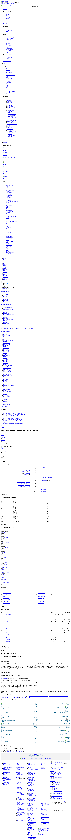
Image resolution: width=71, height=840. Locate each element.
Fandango (8, 228)
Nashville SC (10, 100)
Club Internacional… (11, 101)
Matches (5, 9)
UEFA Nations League (8, 320)
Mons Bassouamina (7, 593)
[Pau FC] (2, 436)
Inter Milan (8, 82)
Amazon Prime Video (11, 216)
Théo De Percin (41, 596)
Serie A (7, 44)
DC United (9, 112)
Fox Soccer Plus (9, 192)
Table (2, 457)
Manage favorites (5, 288)
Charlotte (19, 786)
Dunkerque (8, 626)
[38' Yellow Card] (4, 537)
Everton (8, 76)
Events (2, 453)
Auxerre (2, 435)
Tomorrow (8, 15)
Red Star (8, 625)
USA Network (9, 205)
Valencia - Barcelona (58, 789)
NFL (45, 823)
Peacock (8, 213)
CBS (7, 186)
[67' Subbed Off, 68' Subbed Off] (4, 535)
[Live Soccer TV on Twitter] (56, 797)
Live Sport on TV (45, 822)
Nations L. (5, 264)
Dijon (7, 637)
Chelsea (8, 70)
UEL (4, 263)
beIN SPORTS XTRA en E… (12, 221)
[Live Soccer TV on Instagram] (56, 799)
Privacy (42, 808)
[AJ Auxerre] (3, 447)
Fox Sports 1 (9, 195)
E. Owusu (49, 477)
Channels (5, 142)
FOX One (8, 231)
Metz (7, 623)
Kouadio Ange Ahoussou (8, 599)
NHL (48, 823)
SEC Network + (9, 246)
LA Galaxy (10, 134)
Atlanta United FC (12, 114)
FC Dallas (9, 125)
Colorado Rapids (10, 127)
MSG (7, 240)
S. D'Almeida (21, 485)
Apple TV (8, 198)
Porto (7, 87)
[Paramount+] (20, 328)
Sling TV (43, 763)
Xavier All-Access (10, 252)
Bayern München (10, 88)
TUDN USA (9, 203)
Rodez (7, 617)
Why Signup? (22, 748)
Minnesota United (21, 813)
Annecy (7, 619)
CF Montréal (10, 116)
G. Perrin (43, 479)
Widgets (42, 805)
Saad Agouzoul (41, 599)
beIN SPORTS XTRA (11, 220)
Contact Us (43, 819)
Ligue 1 (7, 47)
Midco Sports (9, 236)
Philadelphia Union (12, 115)
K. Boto (28, 488)
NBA (42, 823)
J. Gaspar (28, 482)
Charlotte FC (10, 105)
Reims (7, 621)
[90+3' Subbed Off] (4, 559)
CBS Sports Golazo (10, 223)
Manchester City (9, 72)
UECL (4, 265)
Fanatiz (7, 184)
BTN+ (7, 222)
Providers (43, 812)
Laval (7, 630)
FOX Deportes (9, 211)
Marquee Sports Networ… (12, 235)
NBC (7, 189)
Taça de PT (5, 278)
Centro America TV (10, 225)
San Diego (19, 814)
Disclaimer (43, 809)
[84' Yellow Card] (5, 582)
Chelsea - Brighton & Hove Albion (56, 768)
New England (20, 784)
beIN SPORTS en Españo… (12, 201)
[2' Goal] (4, 567)
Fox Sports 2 (9, 197)
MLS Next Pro (9, 238)
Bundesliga (8, 45)
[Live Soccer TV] (5, 1)
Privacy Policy (9, 751)
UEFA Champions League (9, 314)
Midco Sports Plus (10, 237)
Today (7, 14)
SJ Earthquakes (20, 805)
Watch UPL (8, 251)
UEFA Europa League (8, 319)
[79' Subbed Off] (5, 542)
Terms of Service (18, 751)
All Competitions (7, 61)
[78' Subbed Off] (4, 554)
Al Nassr (8, 93)
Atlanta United (20, 794)
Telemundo (8, 208)
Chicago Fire (10, 102)
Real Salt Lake (10, 129)
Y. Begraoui (27, 473)
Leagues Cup (9, 57)
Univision (8, 212)
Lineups (2, 456)
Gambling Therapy (61, 801)
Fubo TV (43, 764)
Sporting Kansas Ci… (12, 137)
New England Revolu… (12, 104)
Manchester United (10, 73)
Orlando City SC (10, 110)
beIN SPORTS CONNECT (55, 696)
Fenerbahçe (8, 92)
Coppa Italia (8, 52)
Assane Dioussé (41, 593)
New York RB (20, 789)
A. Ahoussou (22, 488)
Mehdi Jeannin (6, 601)
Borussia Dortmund (10, 90)
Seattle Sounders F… (12, 135)
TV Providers (41, 761)
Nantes (7, 644)
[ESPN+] (31, 328)
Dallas (18, 807)
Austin (18, 819)
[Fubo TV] (3, 328)
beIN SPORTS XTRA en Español (11, 697)
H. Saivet (28, 486)
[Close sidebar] (1, 425)
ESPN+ (7, 196)
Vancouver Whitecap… (12, 120)
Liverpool (8, 71)
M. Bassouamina (21, 482)
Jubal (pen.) (3, 451)
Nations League (9, 39)
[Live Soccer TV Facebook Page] (56, 794)
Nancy (7, 628)
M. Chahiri (22, 486)
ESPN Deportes (9, 194)
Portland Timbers (10, 130)
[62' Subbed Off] (4, 562)
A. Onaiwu (3, 448)
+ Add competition (7, 307)
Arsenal (7, 68)
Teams (4, 63)
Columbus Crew (20, 799)
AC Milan (8, 83)
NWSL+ (8, 242)
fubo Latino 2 (9, 232)
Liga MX (8, 58)
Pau (1, 433)
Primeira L (5, 277)
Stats (2, 455)
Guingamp (8, 634)
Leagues (5, 23)
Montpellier (8, 616)
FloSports (8, 230)
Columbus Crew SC (12, 117)
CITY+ (7, 226)
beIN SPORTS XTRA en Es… (10, 371)
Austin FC (10, 136)
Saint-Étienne (9, 614)
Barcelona (8, 77)
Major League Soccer (11, 29)
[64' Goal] (2, 577)
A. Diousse (43, 477)
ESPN (7, 187)
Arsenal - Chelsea (58, 791)
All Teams (5, 140)
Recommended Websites (44, 815)
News (4, 258)
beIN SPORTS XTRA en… (31, 804)
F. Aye (48, 491)
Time (8, 286)
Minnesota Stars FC (12, 131)
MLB (42, 824)
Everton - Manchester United (54, 788)
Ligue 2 (2, 427)
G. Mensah (43, 489)
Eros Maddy (41, 603)
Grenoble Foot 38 (10, 643)
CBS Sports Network (10, 190)
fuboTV (8, 202)
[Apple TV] (14, 328)
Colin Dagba (41, 598)
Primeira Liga (9, 48)
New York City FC (11, 107)
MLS (4, 268)
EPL (4, 270)
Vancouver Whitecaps (18, 801)
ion (6, 233)
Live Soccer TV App (45, 804)
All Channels (6, 256)
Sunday (7, 18)
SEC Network (9, 245)
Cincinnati (19, 787)
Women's (5, 259)
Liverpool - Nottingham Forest (55, 765)
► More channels (4, 406)
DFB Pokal (8, 50)
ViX (7, 250)
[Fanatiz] (26, 328)
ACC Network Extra (10, 215)
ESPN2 (7, 191)
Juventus (8, 81)
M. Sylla (28, 475)
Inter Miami (19, 782)
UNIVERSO (9, 210)
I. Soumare (48, 479)
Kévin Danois (41, 601)
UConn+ (8, 248)
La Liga (8, 43)
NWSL (7, 31)
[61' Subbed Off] (4, 569)
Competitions (4, 304)
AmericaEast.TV (10, 217)
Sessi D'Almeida (6, 594)
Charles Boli (5, 596)
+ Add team (5, 294)
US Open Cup (9, 30)
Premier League (9, 42)
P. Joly (46, 468)
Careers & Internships (45, 810)
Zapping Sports (9, 253)
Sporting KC (20, 820)
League (4, 286)
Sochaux (8, 632)
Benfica (7, 86)
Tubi (7, 247)
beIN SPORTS (9, 185)
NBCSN (8, 207)
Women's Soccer (44, 803)
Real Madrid (9, 78)
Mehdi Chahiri (6, 598)
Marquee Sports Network (8, 385)
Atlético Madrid (9, 80)
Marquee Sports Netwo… (31, 819)
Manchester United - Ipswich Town (55, 773)
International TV (4, 458)
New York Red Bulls (11, 109)
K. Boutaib (3, 437)
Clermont (8, 641)
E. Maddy (43, 491)
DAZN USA (9, 206)
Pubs (42, 813)
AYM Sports (9, 218)
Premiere (8, 243)
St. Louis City (20, 808)
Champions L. (6, 262)
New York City (20, 788)
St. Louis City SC (11, 126)
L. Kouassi (27, 470)
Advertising (43, 807)
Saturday (8, 17)
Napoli (7, 85)
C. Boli (23, 483)
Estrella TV (8, 227)
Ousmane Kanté (6, 603)
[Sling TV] (8, 328)
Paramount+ (8, 200)
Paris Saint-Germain (10, 91)
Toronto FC (10, 111)
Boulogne (8, 639)
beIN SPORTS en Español (9, 351)
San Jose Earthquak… (12, 124)
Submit (15, 748)
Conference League (10, 40)
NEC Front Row (9, 241)
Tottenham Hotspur (10, 75)
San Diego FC (10, 132)
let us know (44, 668)
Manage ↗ (6, 291)
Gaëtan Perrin (41, 594)
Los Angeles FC (10, 122)
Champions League (10, 37)
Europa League (9, 38)
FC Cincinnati (10, 106)
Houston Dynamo (11, 121)
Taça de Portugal (9, 49)
